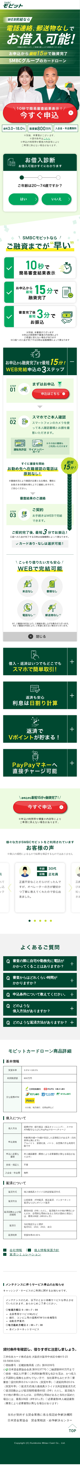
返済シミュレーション (25, 1254)
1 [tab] (28, 920)
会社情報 (16, 1250)
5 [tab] (50, 920)
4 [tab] (44, 920)
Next (70, 888)
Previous (9, 888)
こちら (47, 138)
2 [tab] (34, 920)
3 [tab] (39, 920)
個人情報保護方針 (46, 1250)
